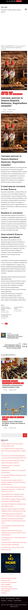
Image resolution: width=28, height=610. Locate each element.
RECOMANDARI (10, 598)
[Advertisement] (14, 30)
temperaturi (4, 419)
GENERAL (3, 600)
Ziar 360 (4, 7)
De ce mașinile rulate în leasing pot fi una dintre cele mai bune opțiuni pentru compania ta (13, 451)
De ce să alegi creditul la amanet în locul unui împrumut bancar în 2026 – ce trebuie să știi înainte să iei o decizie (13, 489)
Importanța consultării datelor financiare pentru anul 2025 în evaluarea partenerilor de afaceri (13, 521)
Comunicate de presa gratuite (9, 582)
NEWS (6, 94)
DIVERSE (10, 600)
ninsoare (11, 417)
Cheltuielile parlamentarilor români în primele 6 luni (12, 386)
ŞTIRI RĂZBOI (17, 600)
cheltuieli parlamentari (7, 383)
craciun (3, 417)
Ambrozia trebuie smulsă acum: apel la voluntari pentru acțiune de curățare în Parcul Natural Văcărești (13, 533)
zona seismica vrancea (17, 94)
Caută (25, 435)
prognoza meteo (20, 417)
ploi (15, 417)
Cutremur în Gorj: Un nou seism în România (6, 315)
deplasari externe (16, 383)
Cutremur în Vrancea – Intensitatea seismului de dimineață (6, 308)
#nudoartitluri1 (5, 92)
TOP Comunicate (5, 591)
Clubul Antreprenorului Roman (9, 588)
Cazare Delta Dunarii (6, 586)
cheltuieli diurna (14, 381)
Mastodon (3, 593)
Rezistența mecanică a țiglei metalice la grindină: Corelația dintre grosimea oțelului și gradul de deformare (13, 482)
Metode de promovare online (8, 578)
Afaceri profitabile (6, 584)
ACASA (3, 598)
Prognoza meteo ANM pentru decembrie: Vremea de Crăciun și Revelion (13, 423)
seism (10, 94)
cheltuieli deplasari (6, 381)
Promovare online (6, 580)
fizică (6, 323)
